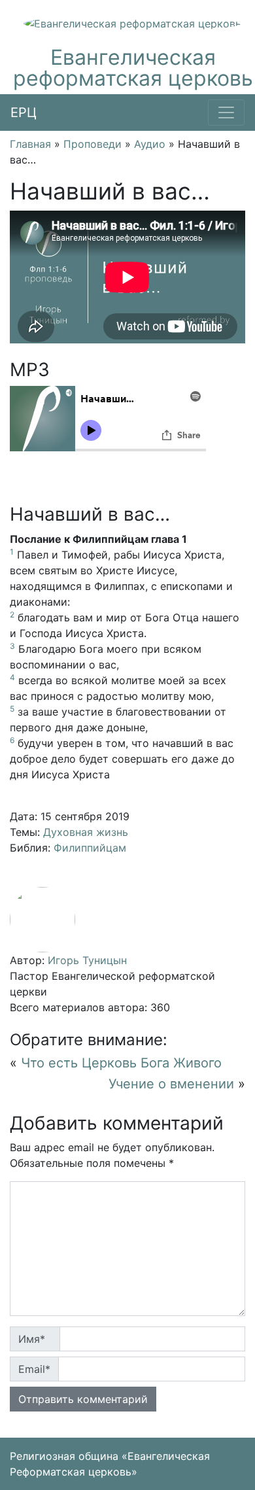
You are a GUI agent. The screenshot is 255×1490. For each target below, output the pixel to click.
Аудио (149, 143)
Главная (30, 143)
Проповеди (92, 143)
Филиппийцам (90, 847)
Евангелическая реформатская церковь (133, 67)
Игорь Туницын (87, 960)
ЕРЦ (23, 112)
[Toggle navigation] (226, 112)
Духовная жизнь (85, 832)
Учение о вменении (171, 1084)
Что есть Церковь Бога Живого (121, 1063)
